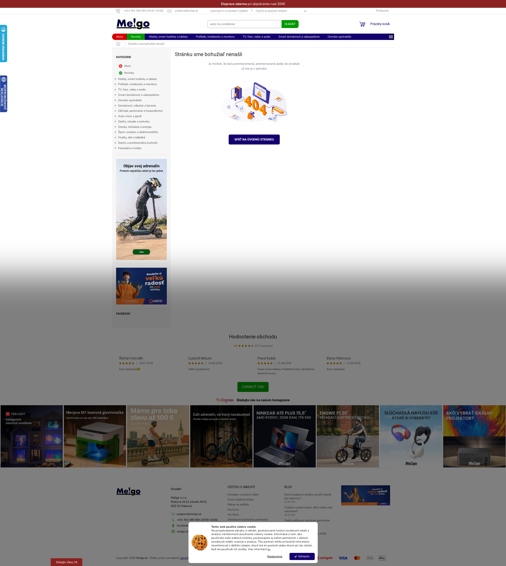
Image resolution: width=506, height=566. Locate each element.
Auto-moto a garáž (130, 116)
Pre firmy (233, 510)
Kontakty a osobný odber (229, 11)
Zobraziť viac (253, 387)
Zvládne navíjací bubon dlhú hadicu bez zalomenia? (308, 509)
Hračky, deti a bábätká (131, 137)
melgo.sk (182, 531)
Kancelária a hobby (129, 148)
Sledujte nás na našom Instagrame (263, 400)
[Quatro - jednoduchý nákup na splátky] (141, 286)
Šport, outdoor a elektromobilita (138, 132)
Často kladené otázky (271, 11)
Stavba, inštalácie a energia (134, 127)
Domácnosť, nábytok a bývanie (137, 106)
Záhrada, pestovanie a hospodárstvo (140, 111)
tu (269, 549)
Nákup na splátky (238, 504)
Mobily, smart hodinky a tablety (137, 79)
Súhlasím (304, 556)
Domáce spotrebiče (130, 100)
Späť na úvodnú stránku (254, 139)
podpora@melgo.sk (189, 514)
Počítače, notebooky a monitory (137, 84)
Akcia (127, 66)
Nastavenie (274, 556)
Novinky (129, 73)
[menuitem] (119, 37)
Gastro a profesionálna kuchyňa (137, 143)
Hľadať (290, 24)
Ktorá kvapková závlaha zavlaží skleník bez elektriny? (307, 496)
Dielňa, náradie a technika (133, 121)
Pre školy (233, 515)
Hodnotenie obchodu (253, 337)
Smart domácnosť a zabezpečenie (138, 95)
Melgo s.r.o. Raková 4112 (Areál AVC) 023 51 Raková (189, 501)
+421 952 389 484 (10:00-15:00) (197, 520)
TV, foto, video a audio (132, 89)
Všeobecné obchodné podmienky (247, 519)
